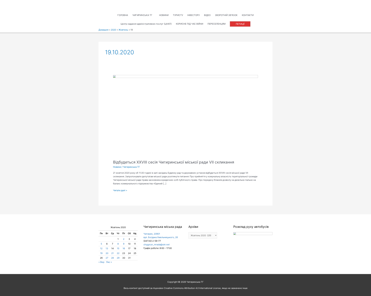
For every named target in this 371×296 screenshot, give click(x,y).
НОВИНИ (164, 15)
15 (118, 248)
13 (107, 248)
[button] (240, 24)
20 (107, 253)
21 (112, 253)
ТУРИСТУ (178, 15)
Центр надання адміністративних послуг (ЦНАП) (146, 23)
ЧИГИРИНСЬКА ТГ (142, 15)
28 (112, 257)
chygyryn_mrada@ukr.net (156, 244)
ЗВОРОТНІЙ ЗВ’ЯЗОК (226, 15)
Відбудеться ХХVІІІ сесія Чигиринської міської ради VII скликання (173, 162)
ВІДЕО (207, 15)
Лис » (109, 262)
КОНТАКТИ (248, 15)
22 (118, 253)
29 (118, 257)
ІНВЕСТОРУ (193, 15)
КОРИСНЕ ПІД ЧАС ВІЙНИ (189, 23)
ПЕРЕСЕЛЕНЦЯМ (216, 23)
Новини (117, 167)
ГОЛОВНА (122, 15)
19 (101, 253)
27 (107, 257)
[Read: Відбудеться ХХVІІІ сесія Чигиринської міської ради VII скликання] (185, 115)
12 (101, 248)
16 (124, 248)
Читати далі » (120, 190)
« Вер (101, 262)
